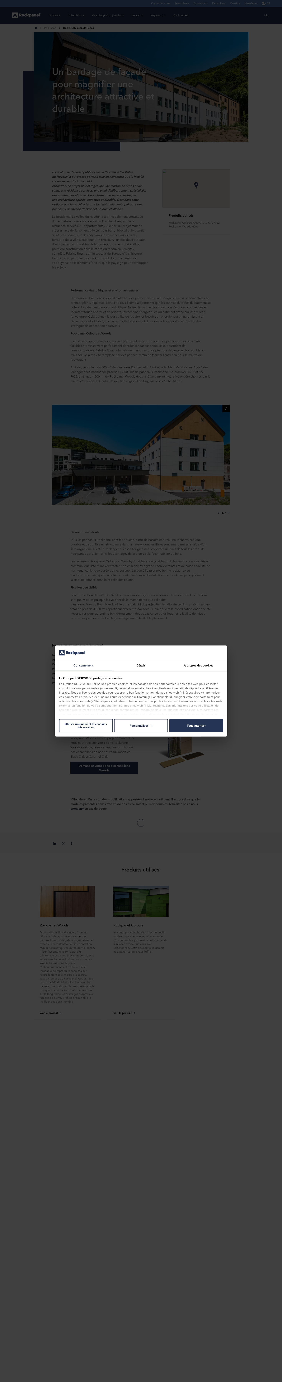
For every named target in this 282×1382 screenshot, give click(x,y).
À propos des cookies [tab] (198, 665)
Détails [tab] (141, 665)
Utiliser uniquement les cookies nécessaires (86, 725)
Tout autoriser (196, 725)
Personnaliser (138, 725)
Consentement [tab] (83, 665)
